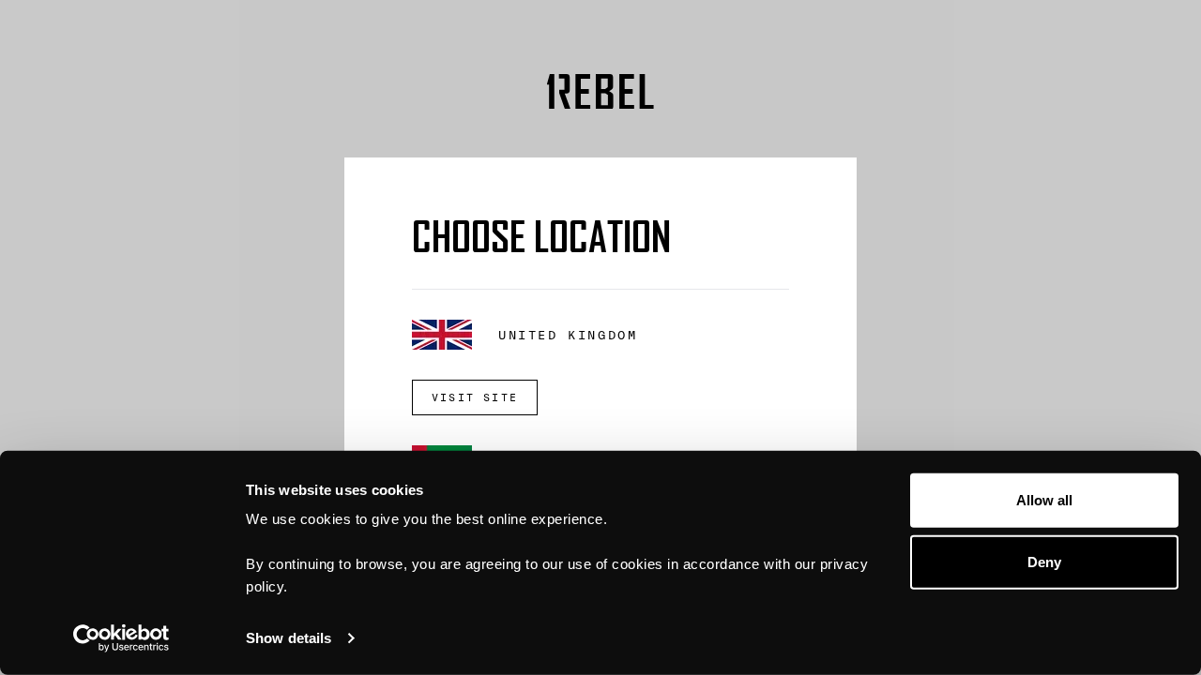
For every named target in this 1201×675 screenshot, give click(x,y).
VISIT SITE (475, 397)
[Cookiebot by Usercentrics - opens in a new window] (121, 638)
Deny (1044, 561)
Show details (288, 638)
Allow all (1044, 500)
